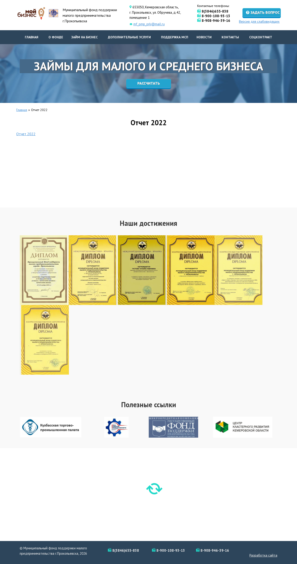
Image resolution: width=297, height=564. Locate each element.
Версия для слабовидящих (259, 21)
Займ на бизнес (84, 37)
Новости (204, 37)
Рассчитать (148, 83)
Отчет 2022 (26, 133)
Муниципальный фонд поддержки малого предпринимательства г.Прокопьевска (90, 15)
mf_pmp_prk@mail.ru (149, 24)
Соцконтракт (260, 37)
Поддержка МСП (174, 37)
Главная (31, 37)
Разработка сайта (263, 555)
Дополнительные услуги (129, 37)
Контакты (230, 37)
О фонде (55, 37)
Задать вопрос (265, 12)
